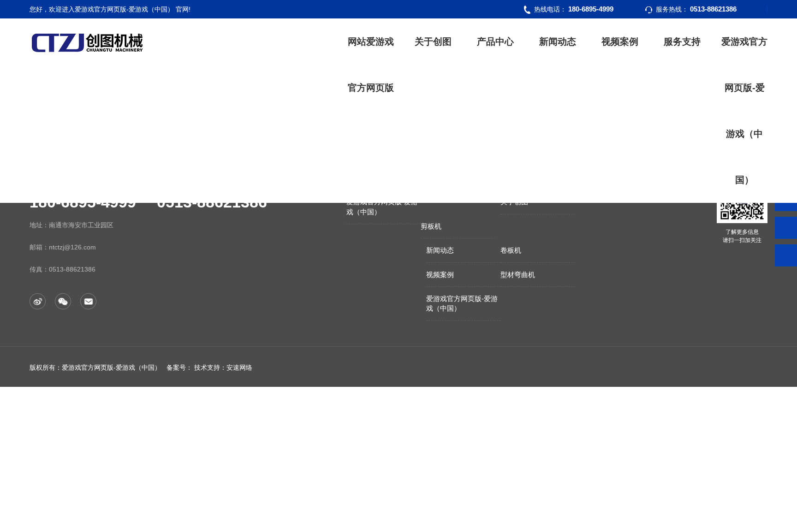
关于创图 (433, 41)
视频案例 (619, 41)
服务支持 (682, 41)
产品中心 (495, 41)
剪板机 (431, 226)
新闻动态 (557, 41)
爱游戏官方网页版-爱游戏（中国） (744, 110)
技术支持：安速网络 (223, 367)
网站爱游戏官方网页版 (371, 64)
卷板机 (510, 250)
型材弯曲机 (517, 274)
